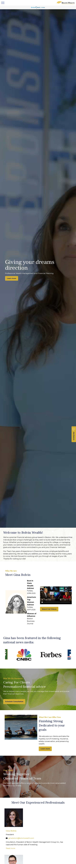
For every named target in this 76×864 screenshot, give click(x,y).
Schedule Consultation (14, 701)
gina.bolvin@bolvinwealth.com (21, 838)
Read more (10, 848)
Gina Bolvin (11, 830)
